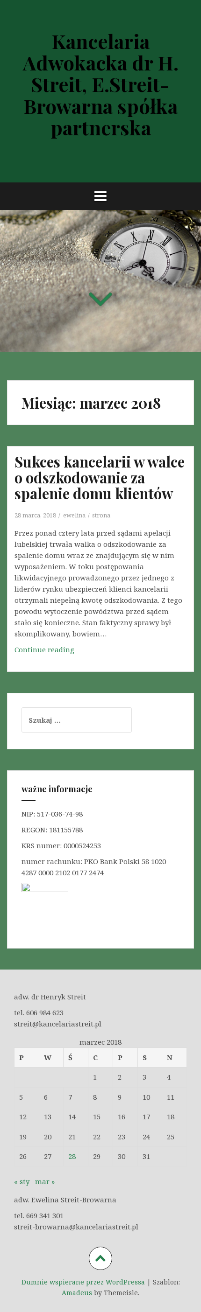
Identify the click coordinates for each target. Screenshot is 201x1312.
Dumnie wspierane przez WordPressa (83, 1281)
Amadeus (77, 1292)
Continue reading (47, 652)
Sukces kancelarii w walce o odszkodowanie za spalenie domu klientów (99, 477)
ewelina (74, 515)
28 (72, 1156)
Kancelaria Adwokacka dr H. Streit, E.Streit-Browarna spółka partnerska (101, 84)
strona (101, 515)
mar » (45, 1181)
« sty (21, 1181)
